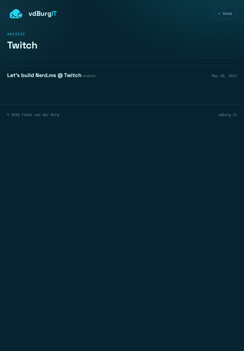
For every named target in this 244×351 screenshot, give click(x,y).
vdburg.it (227, 114)
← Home (225, 13)
